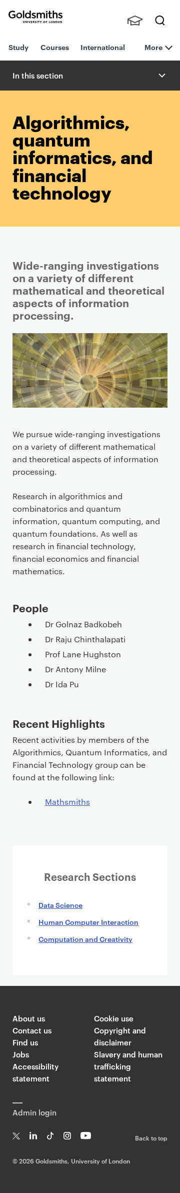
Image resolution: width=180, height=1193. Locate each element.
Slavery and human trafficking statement (128, 1066)
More (153, 47)
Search (160, 20)
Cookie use (114, 1018)
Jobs (20, 1054)
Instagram (67, 1135)
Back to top (151, 1137)
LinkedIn (33, 1135)
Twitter (16, 1135)
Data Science (60, 904)
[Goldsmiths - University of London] (35, 17)
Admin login (34, 1112)
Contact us (32, 1030)
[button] (161, 76)
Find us (25, 1042)
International (102, 47)
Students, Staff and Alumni (135, 20)
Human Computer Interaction (88, 921)
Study (18, 47)
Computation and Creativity (85, 938)
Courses (54, 47)
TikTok (50, 1135)
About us (28, 1018)
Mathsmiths (67, 801)
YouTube (85, 1135)
